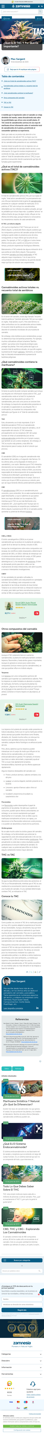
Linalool (8, 781)
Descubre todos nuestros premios (22, 1335)
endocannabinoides (9, 438)
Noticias (18, 1068)
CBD (25, 240)
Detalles (22, 618)
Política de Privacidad (34, 1314)
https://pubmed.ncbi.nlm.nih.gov (14, 1034)
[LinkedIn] (37, 1007)
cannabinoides (36, 201)
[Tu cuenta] (39, 6)
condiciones (34, 839)
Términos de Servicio (6, 1315)
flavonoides (9, 805)
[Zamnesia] (21, 6)
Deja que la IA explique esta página (23, 69)
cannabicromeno (9, 490)
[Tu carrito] (42, 6)
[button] (6, 60)
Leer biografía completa (13, 1008)
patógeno (21, 352)
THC (12, 154)
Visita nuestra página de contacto (34, 1396)
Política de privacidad (35, 1414)
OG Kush (8, 689)
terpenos (8, 676)
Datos (7, 1068)
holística (29, 512)
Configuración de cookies (22, 1430)
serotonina (31, 561)
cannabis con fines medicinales (21, 254)
